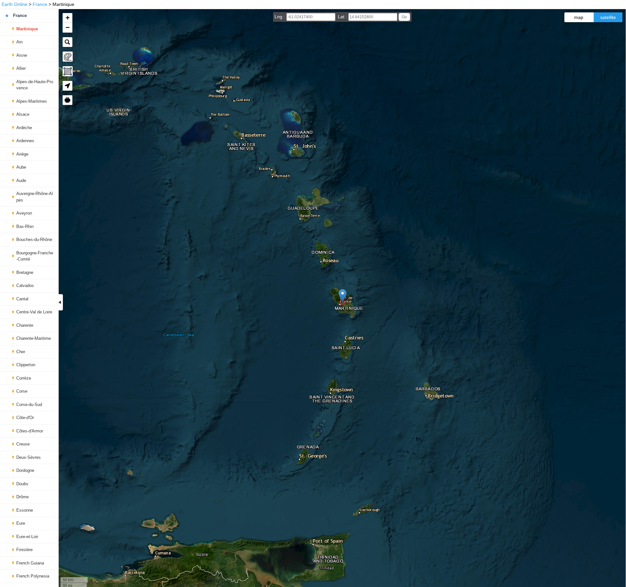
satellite (608, 17)
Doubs (22, 483)
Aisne (21, 55)
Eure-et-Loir (27, 536)
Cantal (22, 298)
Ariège (22, 154)
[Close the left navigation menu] (60, 302)
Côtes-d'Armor (29, 431)
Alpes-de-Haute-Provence (34, 85)
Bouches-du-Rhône (34, 239)
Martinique (27, 28)
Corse (21, 391)
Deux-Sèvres (28, 457)
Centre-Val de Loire (34, 311)
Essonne (24, 510)
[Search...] (67, 42)
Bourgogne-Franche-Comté (34, 256)
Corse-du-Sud (29, 404)
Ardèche (24, 127)
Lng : (280, 16)
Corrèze (23, 378)
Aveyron (24, 213)
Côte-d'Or (25, 417)
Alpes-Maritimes (31, 101)
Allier (21, 68)
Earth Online (14, 4)
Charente (24, 325)
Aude (21, 180)
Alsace (22, 114)
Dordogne (25, 470)
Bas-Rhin (25, 226)
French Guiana (30, 563)
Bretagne (24, 272)
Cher (20, 351)
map (578, 17)
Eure (20, 523)
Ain (19, 41)
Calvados (25, 285)
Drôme (22, 496)
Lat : (343, 16)
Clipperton (25, 364)
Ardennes (25, 140)
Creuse (23, 444)
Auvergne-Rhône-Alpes (34, 197)
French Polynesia (32, 576)
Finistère (24, 549)
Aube (21, 167)
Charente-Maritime (33, 338)
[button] (342, 295)
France (40, 4)
